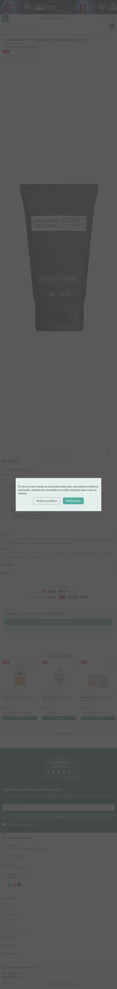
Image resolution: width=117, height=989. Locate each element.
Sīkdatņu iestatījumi (46, 500)
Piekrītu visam (73, 500)
